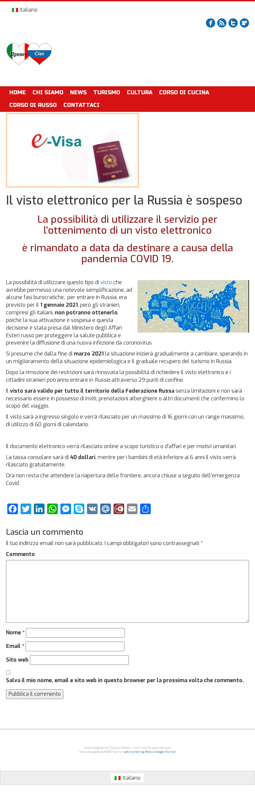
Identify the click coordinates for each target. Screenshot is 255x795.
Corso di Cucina (184, 92)
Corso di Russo (33, 105)
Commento (20, 554)
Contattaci (81, 105)
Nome (15, 632)
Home (17, 92)
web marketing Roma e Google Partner (150, 752)
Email (15, 646)
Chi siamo (48, 92)
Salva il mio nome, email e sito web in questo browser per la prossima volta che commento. (125, 680)
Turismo (106, 92)
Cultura (139, 92)
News (78, 92)
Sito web (17, 659)
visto (106, 282)
